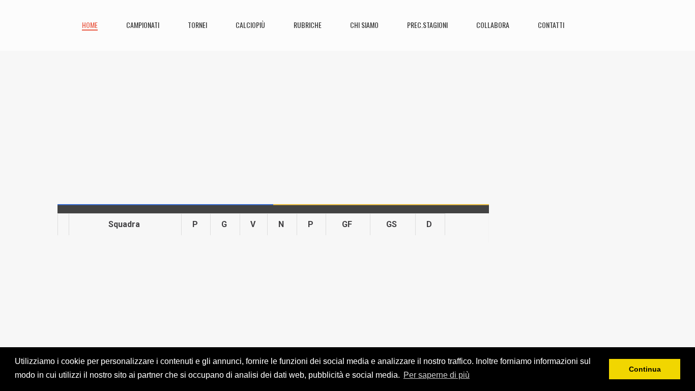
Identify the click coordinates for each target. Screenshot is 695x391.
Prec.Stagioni (427, 24)
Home (90, 24)
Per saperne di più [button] (436, 375)
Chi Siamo (364, 24)
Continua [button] (645, 369)
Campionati (142, 24)
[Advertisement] (273, 122)
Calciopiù (250, 24)
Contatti (551, 24)
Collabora (492, 24)
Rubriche (308, 24)
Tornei (197, 24)
